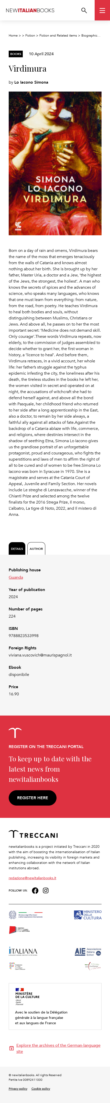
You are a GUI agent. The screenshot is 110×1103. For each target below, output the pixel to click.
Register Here (32, 798)
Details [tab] (17, 548)
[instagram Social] (45, 890)
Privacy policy (18, 1088)
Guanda (16, 577)
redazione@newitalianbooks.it (32, 878)
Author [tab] (36, 548)
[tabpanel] (55, 632)
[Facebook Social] (35, 890)
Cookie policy (40, 1088)
